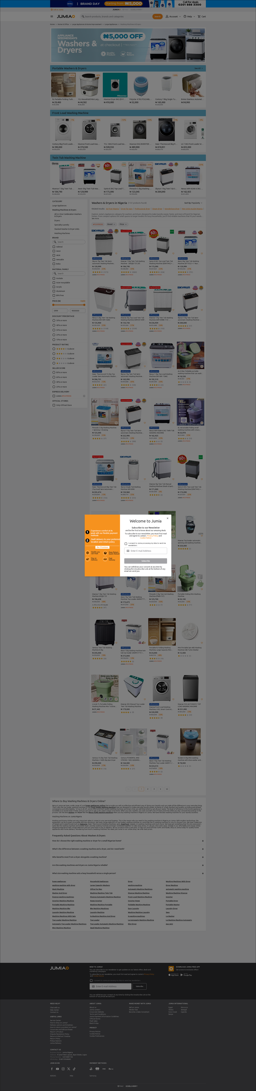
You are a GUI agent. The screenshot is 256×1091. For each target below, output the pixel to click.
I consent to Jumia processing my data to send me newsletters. (147, 544)
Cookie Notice (145, 538)
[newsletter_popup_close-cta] (167, 518)
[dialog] (128, 545)
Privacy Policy (152, 536)
